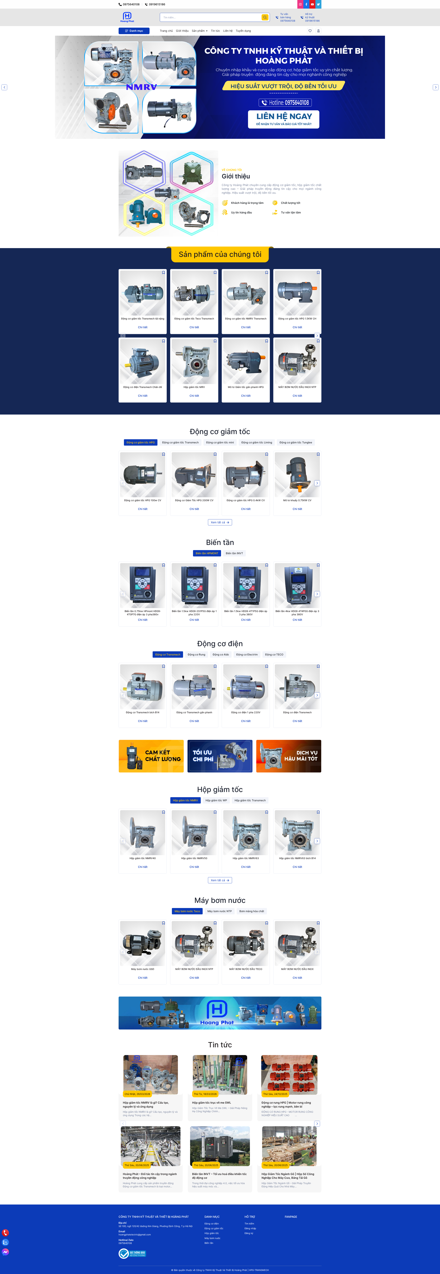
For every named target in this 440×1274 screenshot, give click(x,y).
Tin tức (215, 30)
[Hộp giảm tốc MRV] (194, 361)
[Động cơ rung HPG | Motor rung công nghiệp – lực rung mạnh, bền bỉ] (289, 1075)
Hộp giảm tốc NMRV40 (143, 858)
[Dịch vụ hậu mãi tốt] (288, 756)
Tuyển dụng (243, 30)
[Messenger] (5, 1252)
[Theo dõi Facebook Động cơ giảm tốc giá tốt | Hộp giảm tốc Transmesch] (306, 4)
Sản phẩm (199, 30)
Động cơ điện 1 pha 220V (245, 712)
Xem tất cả (218, 522)
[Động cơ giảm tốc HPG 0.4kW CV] (245, 474)
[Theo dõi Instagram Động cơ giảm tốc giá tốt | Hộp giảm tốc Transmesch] (300, 4)
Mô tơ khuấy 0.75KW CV (297, 500)
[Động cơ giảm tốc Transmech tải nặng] (142, 293)
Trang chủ (166, 30)
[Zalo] (5, 1242)
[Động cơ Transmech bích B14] (142, 686)
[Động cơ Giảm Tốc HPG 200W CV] (194, 474)
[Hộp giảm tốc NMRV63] (245, 832)
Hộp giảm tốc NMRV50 (194, 858)
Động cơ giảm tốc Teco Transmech (194, 318)
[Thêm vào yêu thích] (163, 272)
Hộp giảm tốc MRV (194, 387)
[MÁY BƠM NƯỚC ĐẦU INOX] (297, 943)
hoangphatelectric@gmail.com (135, 1234)
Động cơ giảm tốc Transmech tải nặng (142, 318)
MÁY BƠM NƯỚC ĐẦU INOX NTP (297, 387)
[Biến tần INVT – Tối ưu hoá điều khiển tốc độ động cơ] (220, 1146)
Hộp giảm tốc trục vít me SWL (211, 1102)
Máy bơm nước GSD (142, 969)
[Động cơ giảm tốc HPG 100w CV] (142, 474)
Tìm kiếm (249, 1223)
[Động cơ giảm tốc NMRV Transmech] (245, 293)
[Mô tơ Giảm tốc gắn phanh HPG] (245, 361)
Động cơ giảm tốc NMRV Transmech (245, 318)
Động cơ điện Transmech (297, 712)
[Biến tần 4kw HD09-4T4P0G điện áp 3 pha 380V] (297, 585)
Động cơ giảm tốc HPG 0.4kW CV (246, 500)
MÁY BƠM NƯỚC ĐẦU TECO (245, 969)
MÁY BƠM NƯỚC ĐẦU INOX (297, 969)
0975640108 (131, 4)
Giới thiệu (182, 30)
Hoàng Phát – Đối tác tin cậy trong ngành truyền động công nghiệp (150, 1175)
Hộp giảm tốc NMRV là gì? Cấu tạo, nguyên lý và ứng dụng (146, 1104)
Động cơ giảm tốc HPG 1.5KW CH (297, 318)
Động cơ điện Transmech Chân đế (142, 387)
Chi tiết (142, 327)
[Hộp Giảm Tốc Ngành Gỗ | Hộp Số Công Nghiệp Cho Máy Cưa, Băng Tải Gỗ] (289, 1146)
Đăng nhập (250, 1228)
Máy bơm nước (212, 1238)
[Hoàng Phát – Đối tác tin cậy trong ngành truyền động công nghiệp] (151, 1146)
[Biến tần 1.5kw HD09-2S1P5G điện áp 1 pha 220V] (194, 585)
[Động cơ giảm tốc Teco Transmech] (194, 293)
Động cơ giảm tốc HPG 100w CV (142, 500)
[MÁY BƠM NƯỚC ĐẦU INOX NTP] (297, 361)
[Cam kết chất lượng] (151, 756)
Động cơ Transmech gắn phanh (194, 712)
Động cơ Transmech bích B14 (142, 712)
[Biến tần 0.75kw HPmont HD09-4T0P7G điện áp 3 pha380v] (142, 585)
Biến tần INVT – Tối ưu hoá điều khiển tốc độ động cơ (219, 1175)
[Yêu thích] (310, 31)
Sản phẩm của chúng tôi (220, 254)
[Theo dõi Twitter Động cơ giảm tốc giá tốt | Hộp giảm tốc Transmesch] (318, 4)
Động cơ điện (212, 1223)
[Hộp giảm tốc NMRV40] (142, 832)
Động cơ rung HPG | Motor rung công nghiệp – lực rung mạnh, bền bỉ (286, 1104)
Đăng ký (249, 1233)
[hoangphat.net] (220, 1013)
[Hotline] (5, 1233)
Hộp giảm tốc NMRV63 (246, 858)
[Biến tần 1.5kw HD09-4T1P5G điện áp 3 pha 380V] (245, 585)
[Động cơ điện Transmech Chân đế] (142, 361)
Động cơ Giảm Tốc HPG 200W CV (194, 500)
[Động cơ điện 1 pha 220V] (245, 686)
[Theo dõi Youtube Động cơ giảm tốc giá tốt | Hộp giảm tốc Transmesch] (312, 4)
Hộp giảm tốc (212, 1233)
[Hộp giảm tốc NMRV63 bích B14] (297, 832)
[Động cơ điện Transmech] (297, 686)
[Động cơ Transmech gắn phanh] (194, 686)
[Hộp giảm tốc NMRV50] (194, 832)
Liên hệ (228, 30)
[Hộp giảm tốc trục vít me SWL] (220, 1075)
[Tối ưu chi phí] (220, 756)
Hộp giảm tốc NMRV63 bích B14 (297, 858)
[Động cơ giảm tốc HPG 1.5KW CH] (297, 293)
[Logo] (127, 17)
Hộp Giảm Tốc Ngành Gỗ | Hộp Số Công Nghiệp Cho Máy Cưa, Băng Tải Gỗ (288, 1175)
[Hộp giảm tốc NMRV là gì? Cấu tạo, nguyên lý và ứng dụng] (151, 1075)
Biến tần (209, 1243)
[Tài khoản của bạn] (318, 31)
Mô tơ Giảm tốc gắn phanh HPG (246, 387)
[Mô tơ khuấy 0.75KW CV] (297, 474)
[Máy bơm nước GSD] (142, 943)
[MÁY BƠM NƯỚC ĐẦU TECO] (245, 943)
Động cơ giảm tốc (214, 1228)
